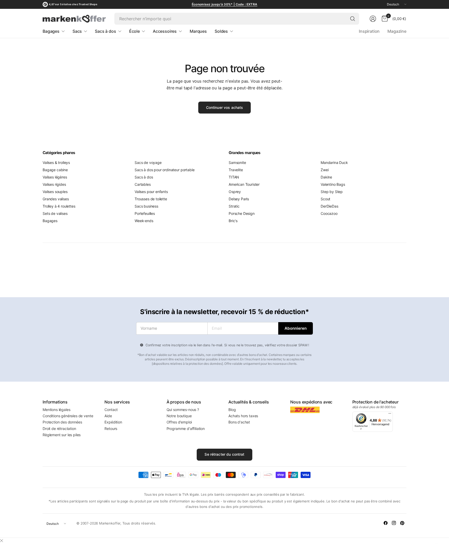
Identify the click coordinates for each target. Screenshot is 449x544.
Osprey (235, 191)
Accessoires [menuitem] (165, 31)
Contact (111, 409)
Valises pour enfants (151, 191)
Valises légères (55, 177)
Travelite (236, 170)
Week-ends (144, 220)
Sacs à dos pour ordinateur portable (164, 170)
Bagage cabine (55, 170)
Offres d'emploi (179, 422)
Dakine (326, 177)
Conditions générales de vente (68, 416)
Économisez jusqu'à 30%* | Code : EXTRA (224, 4)
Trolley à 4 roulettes (59, 206)
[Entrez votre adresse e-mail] (295, 328)
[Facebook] (385, 523)
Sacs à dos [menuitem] (105, 31)
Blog (232, 409)
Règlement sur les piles (62, 435)
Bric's (233, 220)
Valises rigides (54, 184)
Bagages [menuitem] (51, 31)
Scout (325, 199)
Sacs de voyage (148, 162)
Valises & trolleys (56, 162)
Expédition (113, 422)
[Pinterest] (402, 523)
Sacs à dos (144, 177)
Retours (110, 428)
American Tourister (244, 184)
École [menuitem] (134, 31)
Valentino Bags (333, 184)
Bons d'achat (239, 422)
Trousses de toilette (151, 199)
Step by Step (332, 191)
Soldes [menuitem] (221, 31)
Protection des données (62, 422)
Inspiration (369, 31)
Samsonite (237, 162)
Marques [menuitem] (198, 31)
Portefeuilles (145, 213)
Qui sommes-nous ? (183, 409)
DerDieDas (329, 206)
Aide (108, 416)
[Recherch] (352, 19)
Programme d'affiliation (186, 428)
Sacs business (146, 206)
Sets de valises (55, 213)
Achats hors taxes (243, 416)
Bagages (50, 220)
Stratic (234, 206)
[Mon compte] (373, 19)
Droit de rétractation (59, 428)
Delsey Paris (239, 199)
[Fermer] (1, 541)
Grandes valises (56, 199)
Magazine (396, 31)
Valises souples (55, 191)
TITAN (234, 177)
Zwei (324, 170)
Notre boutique (179, 416)
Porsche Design (242, 213)
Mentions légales (56, 409)
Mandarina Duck (334, 162)
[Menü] (390, 415)
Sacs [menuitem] (77, 31)
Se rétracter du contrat (224, 454)
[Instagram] (394, 523)
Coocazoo (329, 213)
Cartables (143, 184)
